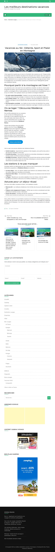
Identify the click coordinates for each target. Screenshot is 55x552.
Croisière (6, 309)
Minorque (9, 333)
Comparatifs (9, 383)
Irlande (7, 340)
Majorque (9, 330)
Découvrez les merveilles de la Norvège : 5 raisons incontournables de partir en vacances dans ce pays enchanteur (11, 243)
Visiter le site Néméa (15, 142)
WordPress (30, 548)
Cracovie (9, 356)
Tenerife (9, 336)
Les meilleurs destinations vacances (26, 6)
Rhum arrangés (8, 377)
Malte (7, 344)
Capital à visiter (8, 305)
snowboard (22, 98)
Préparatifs (7, 374)
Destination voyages (22, 44)
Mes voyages (7, 321)
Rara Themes (47, 546)
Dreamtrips (7, 315)
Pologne (8, 353)
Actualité (6, 299)
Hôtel (5, 318)
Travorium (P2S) (8, 380)
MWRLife (6, 371)
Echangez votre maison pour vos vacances (26, 242)
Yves (7, 208)
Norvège (8, 350)
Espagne (8, 327)
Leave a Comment (14, 208)
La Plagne (40, 178)
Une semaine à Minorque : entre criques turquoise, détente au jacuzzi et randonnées (14, 529)
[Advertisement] (27, 30)
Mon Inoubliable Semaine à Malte (12, 538)
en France (8, 324)
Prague (7, 363)
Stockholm (8, 366)
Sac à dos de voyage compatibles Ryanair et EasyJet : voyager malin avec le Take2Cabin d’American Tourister (15, 522)
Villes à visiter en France (10, 387)
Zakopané (9, 359)
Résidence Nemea (44, 199)
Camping (6, 302)
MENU (46, 15)
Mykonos (8, 347)
